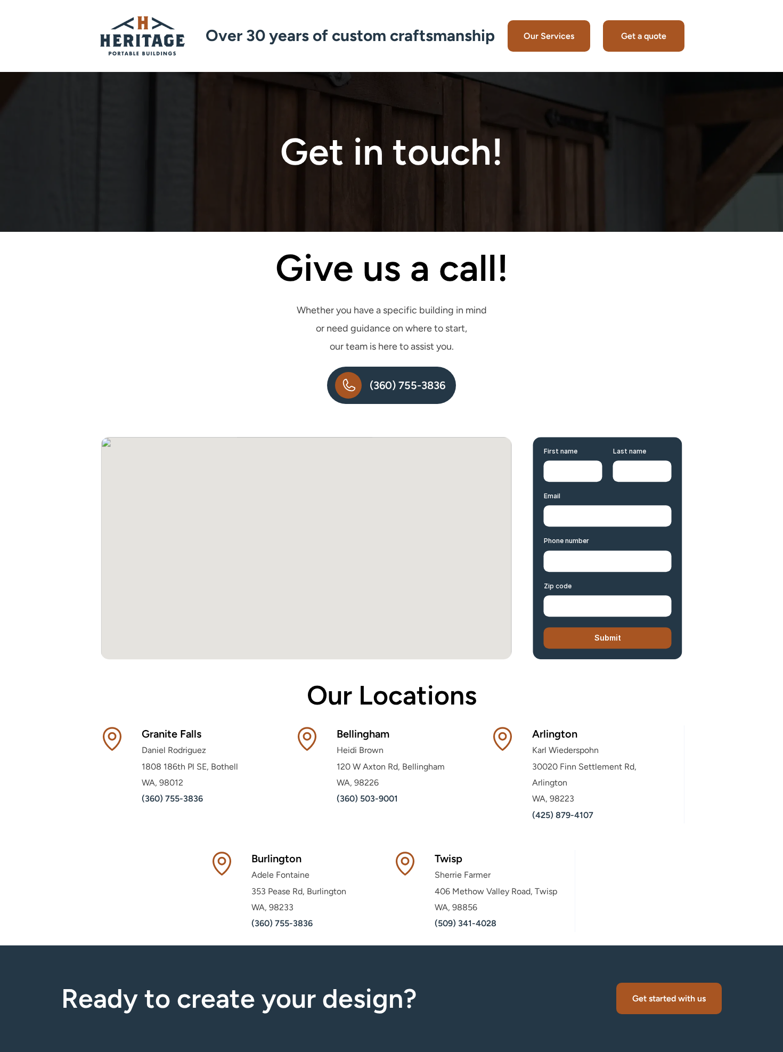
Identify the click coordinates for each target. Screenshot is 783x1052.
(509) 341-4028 (465, 923)
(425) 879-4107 (562, 815)
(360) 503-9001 (367, 799)
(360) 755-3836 (172, 799)
